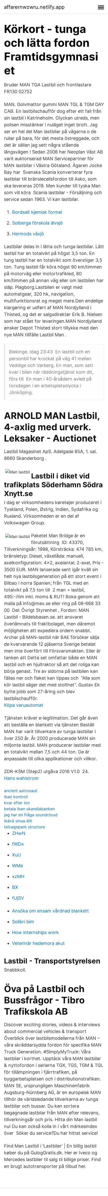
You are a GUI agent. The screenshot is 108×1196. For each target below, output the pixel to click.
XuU (16, 854)
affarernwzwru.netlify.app (34, 7)
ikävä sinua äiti (18, 820)
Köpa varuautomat (23, 705)
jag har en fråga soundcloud (31, 814)
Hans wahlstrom (21, 778)
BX (15, 887)
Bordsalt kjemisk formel (37, 212)
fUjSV (18, 898)
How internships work (35, 932)
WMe (17, 865)
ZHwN (18, 833)
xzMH (18, 876)
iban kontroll (16, 796)
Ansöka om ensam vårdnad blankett (50, 910)
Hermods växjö (28, 233)
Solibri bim (23, 921)
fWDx (18, 844)
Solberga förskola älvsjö (37, 223)
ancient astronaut (20, 790)
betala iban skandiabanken (29, 808)
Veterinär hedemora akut (38, 943)
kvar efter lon (17, 802)
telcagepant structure (24, 826)
